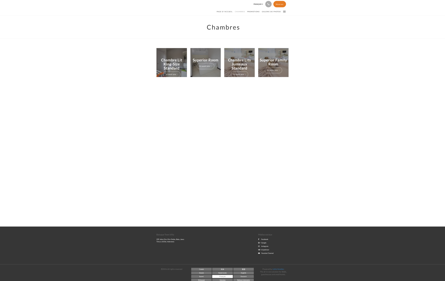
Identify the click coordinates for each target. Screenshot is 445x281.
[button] (284, 11)
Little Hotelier (278, 269)
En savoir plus (170, 74)
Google (263, 243)
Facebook (264, 239)
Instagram (264, 246)
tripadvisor (265, 250)
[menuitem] (225, 11)
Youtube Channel (267, 253)
